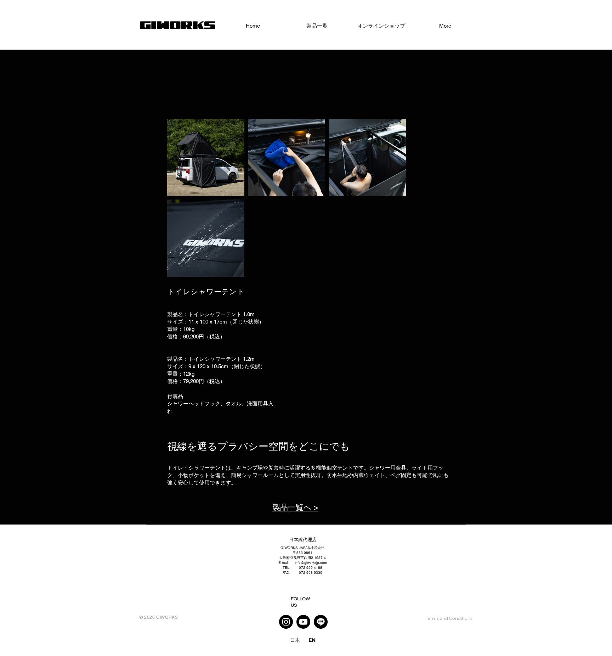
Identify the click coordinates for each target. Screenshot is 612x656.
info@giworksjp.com (311, 562)
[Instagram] (286, 622)
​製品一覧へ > (295, 507)
